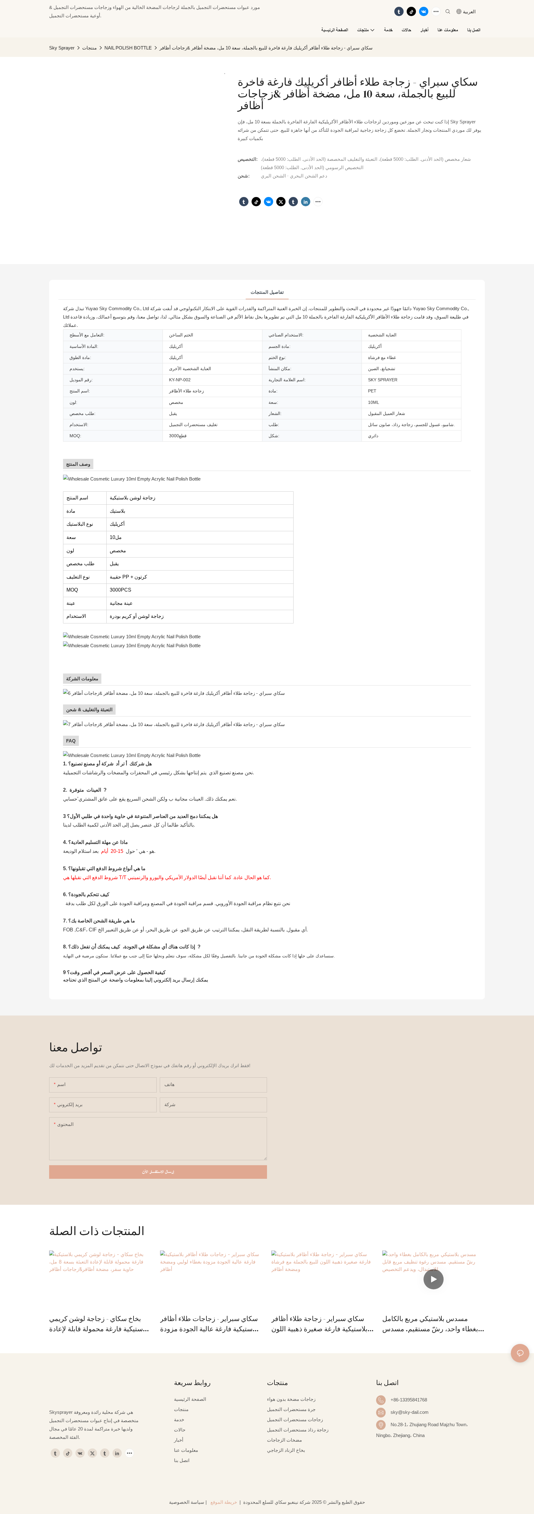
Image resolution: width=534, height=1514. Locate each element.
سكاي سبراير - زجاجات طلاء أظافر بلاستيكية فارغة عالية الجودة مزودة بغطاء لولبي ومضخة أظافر (209, 1324)
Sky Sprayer (61, 47)
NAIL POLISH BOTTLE (128, 47)
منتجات (89, 47)
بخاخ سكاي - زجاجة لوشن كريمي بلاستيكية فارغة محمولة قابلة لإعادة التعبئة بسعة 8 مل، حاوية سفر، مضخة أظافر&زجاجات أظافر (99, 1324)
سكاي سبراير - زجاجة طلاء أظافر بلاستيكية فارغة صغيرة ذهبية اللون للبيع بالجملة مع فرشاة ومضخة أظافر (319, 1324)
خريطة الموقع (223, 1502)
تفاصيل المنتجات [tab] (267, 292)
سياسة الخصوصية (186, 1502)
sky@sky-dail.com (410, 1412)
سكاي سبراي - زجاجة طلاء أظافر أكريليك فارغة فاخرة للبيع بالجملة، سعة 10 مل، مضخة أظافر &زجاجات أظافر (266, 47)
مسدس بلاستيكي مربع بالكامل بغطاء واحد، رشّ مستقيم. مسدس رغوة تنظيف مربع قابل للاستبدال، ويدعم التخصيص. (430, 1324)
